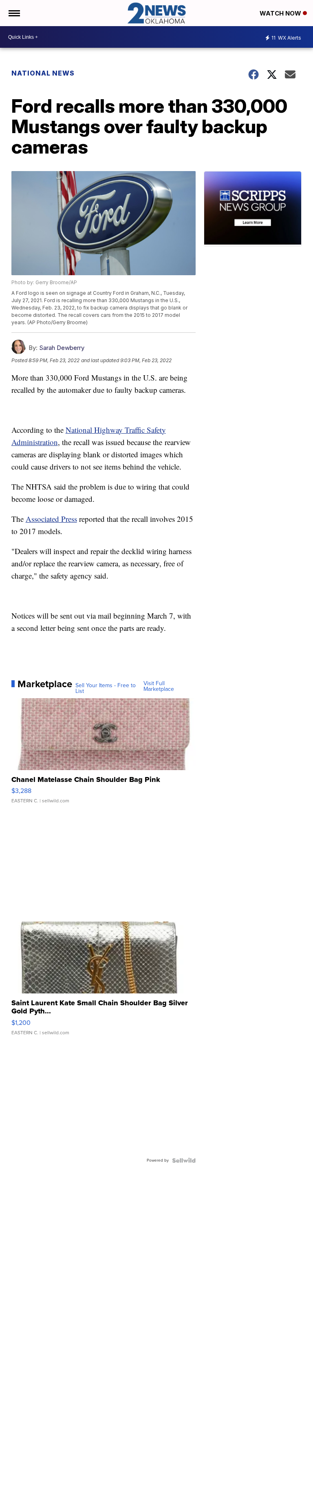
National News (43, 73)
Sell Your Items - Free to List (105, 688)
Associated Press (51, 519)
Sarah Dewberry (61, 348)
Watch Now (281, 13)
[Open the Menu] (13, 13)
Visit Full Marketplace (158, 686)
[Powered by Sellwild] (184, 1160)
